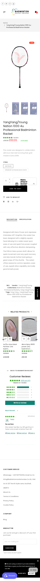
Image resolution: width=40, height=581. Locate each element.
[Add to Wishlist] (24, 339)
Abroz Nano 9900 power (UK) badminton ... (28, 346)
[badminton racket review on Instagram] (10, 3)
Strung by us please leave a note (16, 170)
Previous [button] (6, 70)
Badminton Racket (24, 288)
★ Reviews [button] (37, 293)
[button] (8, 138)
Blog (5, 519)
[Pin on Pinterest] (18, 201)
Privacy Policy (8, 501)
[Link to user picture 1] (10, 437)
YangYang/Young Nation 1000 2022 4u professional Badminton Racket (20, 294)
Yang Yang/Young (27, 290)
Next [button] (33, 70)
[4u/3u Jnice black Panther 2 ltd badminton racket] (10, 339)
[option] (20, 64)
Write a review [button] (20, 403)
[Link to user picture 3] (33, 437)
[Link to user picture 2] (22, 437)
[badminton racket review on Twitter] (6, 3)
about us (6, 492)
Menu (5, 12)
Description (12, 219)
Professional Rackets (12, 290)
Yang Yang (14, 292)
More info (22, 573)
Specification (25, 219)
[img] (9, 416)
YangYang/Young (25, 285)
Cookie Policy (8, 505)
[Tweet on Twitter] (8, 201)
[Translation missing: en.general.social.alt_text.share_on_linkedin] (13, 201)
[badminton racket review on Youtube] (13, 3)
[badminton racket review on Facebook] (2, 3)
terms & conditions (11, 496)
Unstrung (8, 166)
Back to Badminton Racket (21, 371)
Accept (31, 573)
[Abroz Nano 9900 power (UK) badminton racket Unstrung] (28, 339)
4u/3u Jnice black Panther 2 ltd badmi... (10, 346)
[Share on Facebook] (4, 201)
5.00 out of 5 (25, 381)
